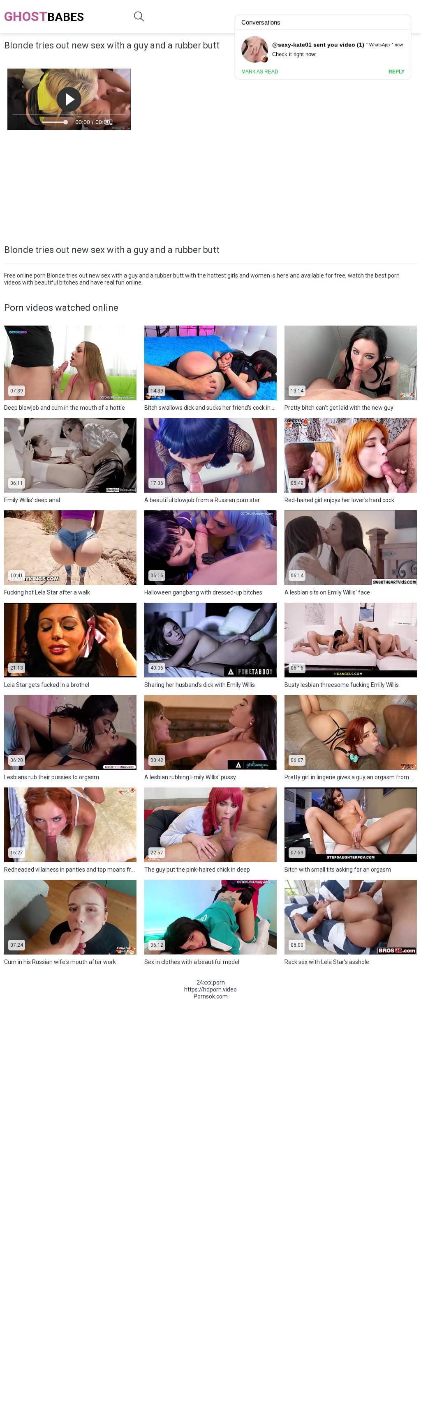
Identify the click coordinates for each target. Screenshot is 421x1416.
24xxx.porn (211, 982)
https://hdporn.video (210, 989)
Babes (44, 16)
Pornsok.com (211, 996)
